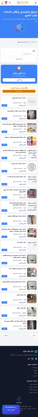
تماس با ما (34, 376)
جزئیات (4, 105)
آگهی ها (31, 42)
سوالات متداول (33, 392)
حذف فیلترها (19, 59)
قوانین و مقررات (33, 387)
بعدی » (6, 336)
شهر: (33, 51)
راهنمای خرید (33, 384)
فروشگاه (35, 368)
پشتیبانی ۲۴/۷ (33, 390)
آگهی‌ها (35, 370)
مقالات (35, 373)
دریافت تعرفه (19, 91)
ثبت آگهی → (19, 80)
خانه (36, 42)
